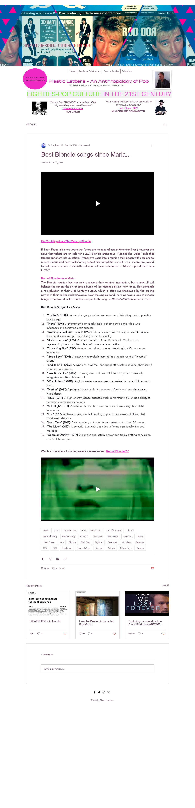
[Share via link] (65, 558)
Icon (62, 542)
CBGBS (83, 536)
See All (165, 585)
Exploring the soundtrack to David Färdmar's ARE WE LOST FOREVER (145, 623)
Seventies (112, 542)
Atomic (99, 548)
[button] (165, 124)
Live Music (67, 548)
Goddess (126, 542)
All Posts (31, 124)
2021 (55, 548)
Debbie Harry (68, 536)
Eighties (99, 542)
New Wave (113, 536)
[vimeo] (108, 692)
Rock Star (85, 542)
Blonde (72, 542)
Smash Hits (96, 530)
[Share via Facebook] (42, 558)
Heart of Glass (83, 548)
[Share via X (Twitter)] (50, 558)
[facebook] (94, 692)
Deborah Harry (50, 536)
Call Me (111, 548)
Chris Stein (98, 536)
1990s (45, 530)
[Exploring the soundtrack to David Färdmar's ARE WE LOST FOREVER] (147, 603)
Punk (83, 530)
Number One (69, 530)
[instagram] (103, 692)
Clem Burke (48, 542)
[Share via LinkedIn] (57, 558)
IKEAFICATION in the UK (45, 621)
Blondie (130, 530)
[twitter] (99, 692)
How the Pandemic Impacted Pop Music (96, 623)
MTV (55, 530)
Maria (140, 536)
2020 (45, 548)
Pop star (140, 542)
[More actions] (152, 145)
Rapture (140, 548)
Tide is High (125, 548)
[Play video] (97, 203)
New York (128, 536)
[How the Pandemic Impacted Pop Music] (98, 603)
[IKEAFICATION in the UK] (48, 603)
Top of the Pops (114, 530)
